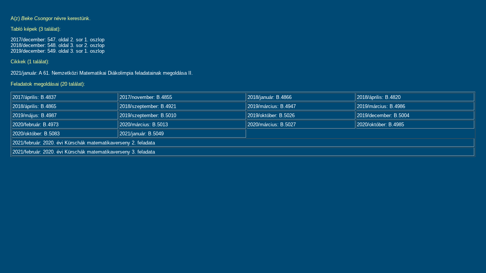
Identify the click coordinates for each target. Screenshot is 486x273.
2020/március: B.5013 (144, 124)
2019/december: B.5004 (383, 115)
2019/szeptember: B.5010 (148, 115)
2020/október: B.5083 (36, 133)
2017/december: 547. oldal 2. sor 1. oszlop (57, 39)
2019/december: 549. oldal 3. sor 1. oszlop (57, 51)
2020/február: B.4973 (35, 124)
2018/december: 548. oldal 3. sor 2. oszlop (57, 45)
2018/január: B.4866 (270, 97)
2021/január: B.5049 (142, 133)
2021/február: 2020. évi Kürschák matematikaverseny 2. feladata (84, 143)
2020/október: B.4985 (380, 124)
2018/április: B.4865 (34, 106)
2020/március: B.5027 (272, 124)
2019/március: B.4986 (381, 106)
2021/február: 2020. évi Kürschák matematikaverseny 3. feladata (84, 152)
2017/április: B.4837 (34, 97)
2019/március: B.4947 (272, 106)
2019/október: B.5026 (271, 115)
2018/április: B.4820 (379, 97)
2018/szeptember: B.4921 (148, 106)
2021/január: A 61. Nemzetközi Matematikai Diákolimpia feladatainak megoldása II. (102, 73)
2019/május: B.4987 (35, 115)
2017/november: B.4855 (146, 97)
